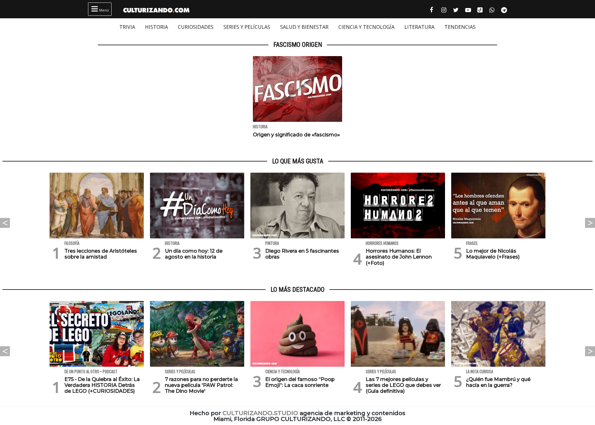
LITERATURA (419, 27)
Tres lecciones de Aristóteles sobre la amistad (100, 254)
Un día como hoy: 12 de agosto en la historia (194, 254)
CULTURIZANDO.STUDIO (260, 413)
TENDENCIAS (460, 27)
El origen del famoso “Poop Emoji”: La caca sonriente (300, 382)
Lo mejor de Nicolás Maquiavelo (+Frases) (493, 254)
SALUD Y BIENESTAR (304, 27)
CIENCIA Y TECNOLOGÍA (366, 27)
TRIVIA (127, 27)
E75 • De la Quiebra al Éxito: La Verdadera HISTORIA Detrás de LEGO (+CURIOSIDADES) (102, 385)
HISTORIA (156, 27)
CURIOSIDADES (196, 27)
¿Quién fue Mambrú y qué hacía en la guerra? (498, 382)
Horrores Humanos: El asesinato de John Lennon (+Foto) (399, 257)
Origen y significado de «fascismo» (296, 135)
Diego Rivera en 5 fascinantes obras (302, 254)
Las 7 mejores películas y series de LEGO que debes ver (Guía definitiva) (403, 385)
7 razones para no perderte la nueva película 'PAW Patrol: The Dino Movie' (201, 385)
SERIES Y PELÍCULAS (246, 27)
